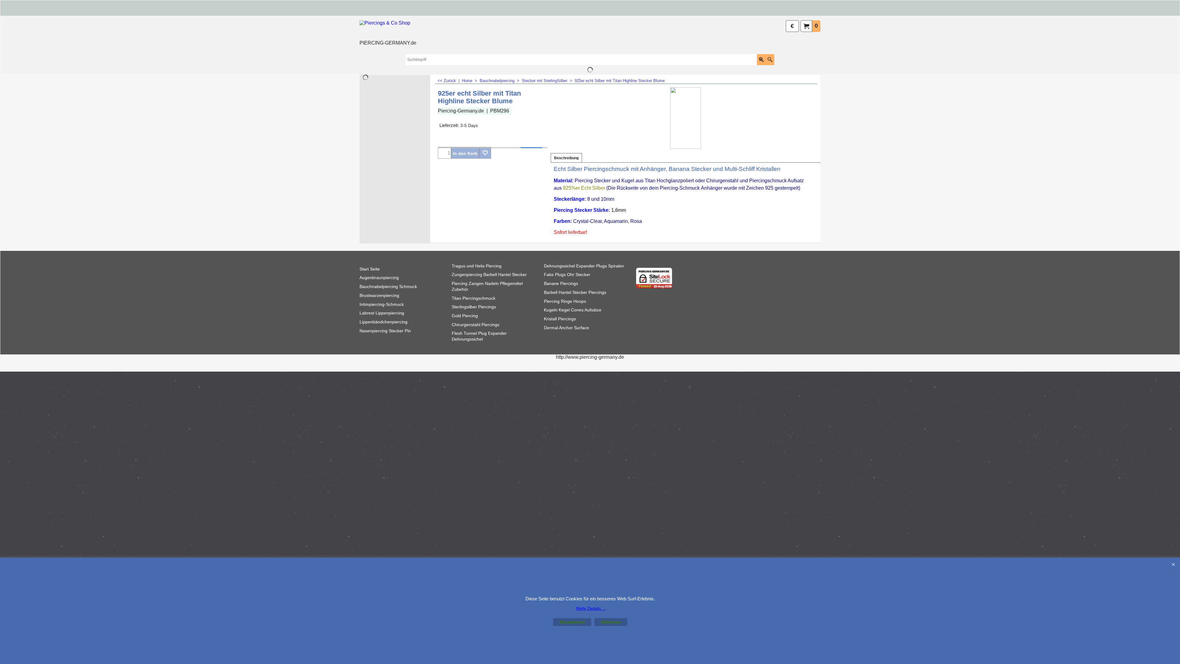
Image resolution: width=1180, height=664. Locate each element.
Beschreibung (566, 158)
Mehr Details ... (591, 608)
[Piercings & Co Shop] (388, 29)
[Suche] (769, 59)
